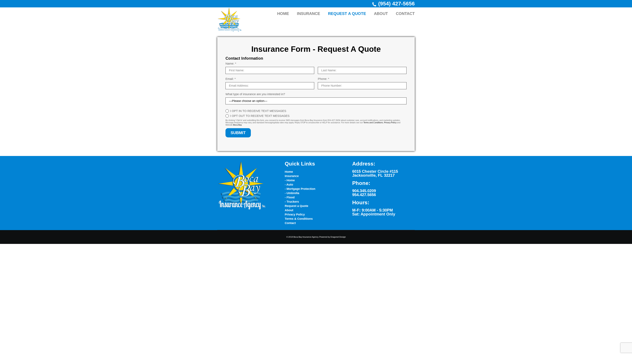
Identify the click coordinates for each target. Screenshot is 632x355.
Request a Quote (296, 206)
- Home (290, 180)
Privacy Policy (390, 122)
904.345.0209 (364, 191)
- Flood (290, 197)
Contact (290, 223)
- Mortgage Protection (300, 188)
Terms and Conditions (373, 122)
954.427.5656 (364, 194)
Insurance (292, 176)
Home (289, 171)
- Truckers (292, 201)
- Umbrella (292, 193)
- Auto (289, 184)
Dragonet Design (338, 237)
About (289, 210)
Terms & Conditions (299, 218)
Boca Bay (237, 125)
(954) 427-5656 (396, 4)
